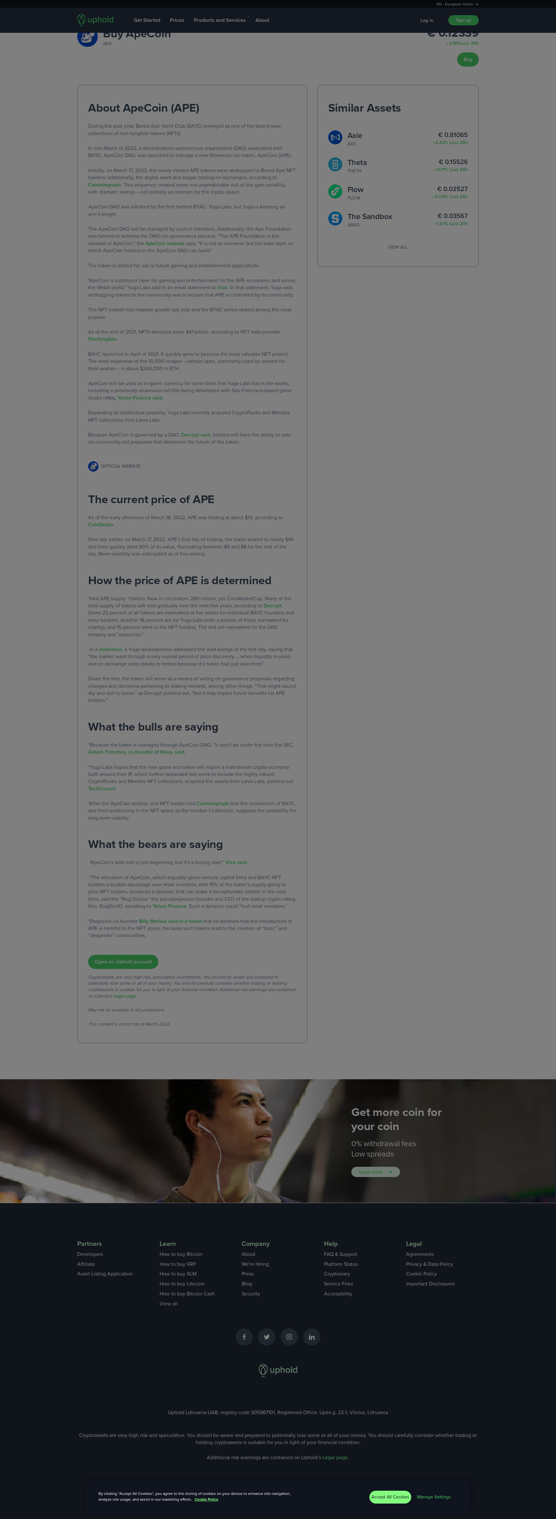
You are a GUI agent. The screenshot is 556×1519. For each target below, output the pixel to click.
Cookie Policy (206, 1499)
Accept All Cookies (390, 1497)
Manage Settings (434, 1497)
